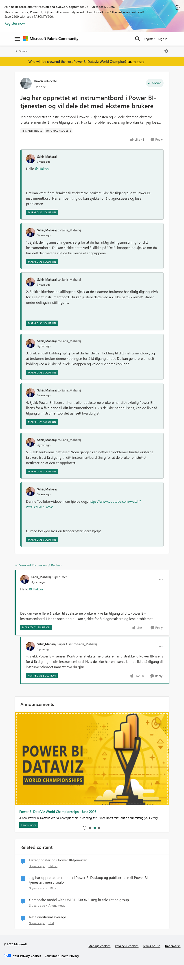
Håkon (38, 81)
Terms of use (151, 946)
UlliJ (51, 923)
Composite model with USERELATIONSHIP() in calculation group (79, 899)
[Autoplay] (84, 827)
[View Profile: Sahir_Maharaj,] (30, 158)
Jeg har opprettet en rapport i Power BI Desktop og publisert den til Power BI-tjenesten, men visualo (89, 879)
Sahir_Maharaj (47, 156)
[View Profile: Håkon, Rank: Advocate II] (26, 83)
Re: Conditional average (47, 917)
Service (23, 51)
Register (149, 39)
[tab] (90, 827)
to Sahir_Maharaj (69, 230)
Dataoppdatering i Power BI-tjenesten (58, 860)
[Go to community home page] (51, 38)
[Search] (137, 38)
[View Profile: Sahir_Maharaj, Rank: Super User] (24, 579)
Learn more (135, 61)
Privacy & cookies (126, 946)
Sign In (162, 39)
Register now (14, 23)
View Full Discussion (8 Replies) (40, 565)
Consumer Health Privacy (62, 956)
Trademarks (172, 946)
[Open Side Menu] (17, 38)
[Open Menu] (166, 51)
